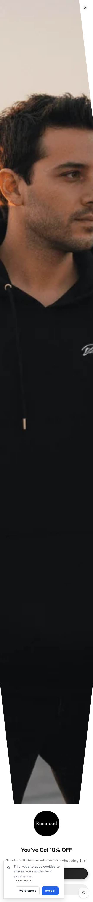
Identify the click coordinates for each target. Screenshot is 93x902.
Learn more (23, 881)
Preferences (27, 890)
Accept (50, 890)
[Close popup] (85, 7)
